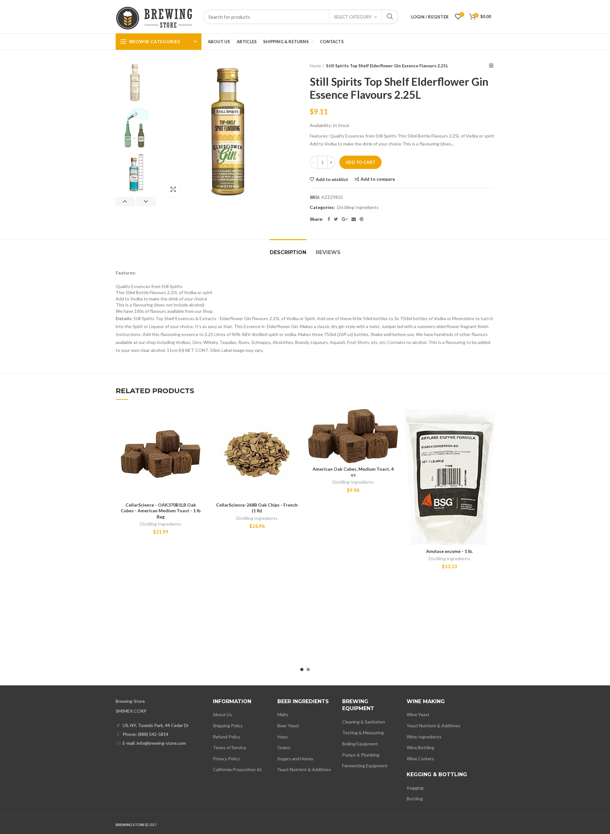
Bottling (415, 798)
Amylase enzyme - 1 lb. (449, 551)
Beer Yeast (288, 725)
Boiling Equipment (360, 743)
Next (146, 201)
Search (390, 17)
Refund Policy (226, 736)
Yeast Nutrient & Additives (304, 769)
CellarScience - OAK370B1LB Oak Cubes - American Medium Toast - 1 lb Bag (160, 510)
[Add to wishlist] (201, 419)
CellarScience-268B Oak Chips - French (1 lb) (257, 507)
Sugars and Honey (295, 758)
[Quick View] (201, 448)
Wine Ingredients (424, 736)
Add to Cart (360, 162)
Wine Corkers (420, 758)
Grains (283, 747)
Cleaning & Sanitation (363, 721)
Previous (125, 201)
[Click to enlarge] (173, 190)
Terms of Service (229, 747)
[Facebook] (329, 219)
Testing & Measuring (363, 732)
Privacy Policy (226, 758)
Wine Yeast (418, 714)
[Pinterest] (361, 219)
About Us (222, 714)
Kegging (415, 787)
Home (315, 65)
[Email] (353, 219)
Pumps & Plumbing (360, 754)
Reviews (328, 252)
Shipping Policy (228, 725)
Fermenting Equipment (365, 765)
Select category (352, 16)
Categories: (322, 207)
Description (288, 252)
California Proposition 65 (237, 769)
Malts (282, 714)
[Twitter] (336, 219)
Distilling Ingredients (358, 207)
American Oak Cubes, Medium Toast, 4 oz (353, 471)
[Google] (344, 219)
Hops (282, 736)
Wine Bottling (420, 747)
